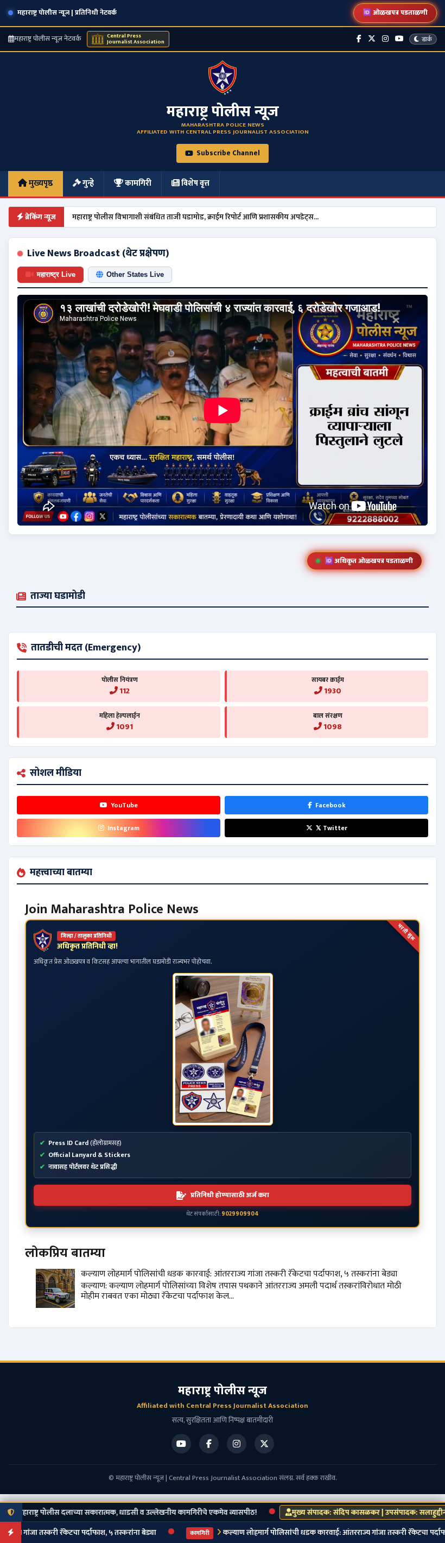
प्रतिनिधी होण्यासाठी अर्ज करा (229, 1195)
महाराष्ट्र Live (56, 274)
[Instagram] (385, 39)
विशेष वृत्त (194, 183)
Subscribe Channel (228, 153)
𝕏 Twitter (331, 828)
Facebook (330, 805)
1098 (332, 726)
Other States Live (135, 274)
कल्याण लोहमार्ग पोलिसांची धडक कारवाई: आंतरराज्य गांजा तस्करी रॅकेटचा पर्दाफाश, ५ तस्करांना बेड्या (239, 1274)
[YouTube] (181, 1443)
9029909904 (240, 1214)
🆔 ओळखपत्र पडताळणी (395, 12)
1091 (124, 726)
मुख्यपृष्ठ (40, 183)
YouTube (124, 805)
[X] (264, 1443)
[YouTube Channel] (399, 39)
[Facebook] (359, 39)
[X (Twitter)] (372, 39)
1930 (331, 691)
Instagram (123, 828)
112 (124, 691)
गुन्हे (87, 183)
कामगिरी (137, 183)
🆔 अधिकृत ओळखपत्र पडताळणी (369, 561)
